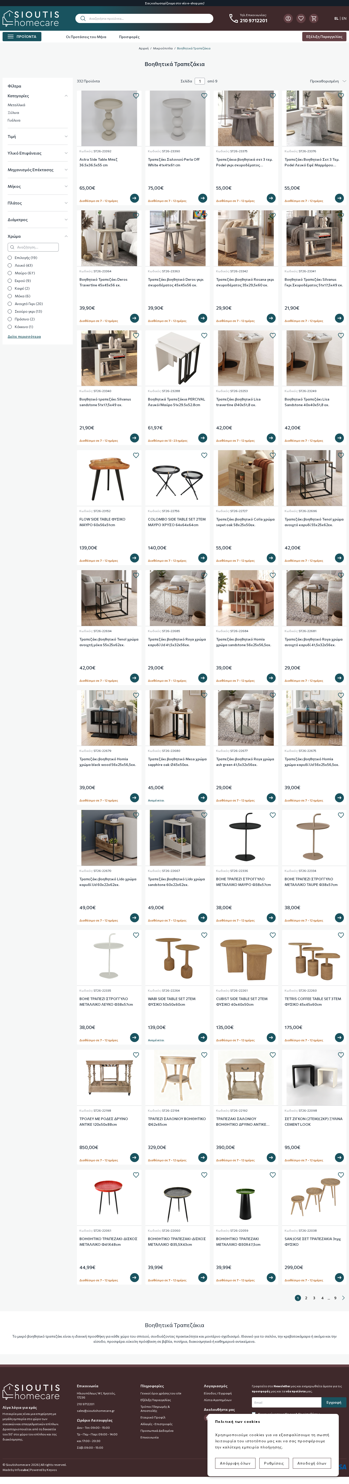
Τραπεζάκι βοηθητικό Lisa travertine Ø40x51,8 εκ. (238, 402)
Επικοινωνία (150, 1437)
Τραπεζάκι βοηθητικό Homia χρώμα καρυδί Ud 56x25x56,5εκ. (312, 762)
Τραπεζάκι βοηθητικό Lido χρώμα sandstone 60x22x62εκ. (176, 882)
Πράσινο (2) (25, 319)
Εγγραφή (334, 1402)
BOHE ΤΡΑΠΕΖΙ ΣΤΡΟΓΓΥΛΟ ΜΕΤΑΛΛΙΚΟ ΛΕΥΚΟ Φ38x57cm (106, 1001)
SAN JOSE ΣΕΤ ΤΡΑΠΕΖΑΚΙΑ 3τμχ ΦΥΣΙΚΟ (313, 1242)
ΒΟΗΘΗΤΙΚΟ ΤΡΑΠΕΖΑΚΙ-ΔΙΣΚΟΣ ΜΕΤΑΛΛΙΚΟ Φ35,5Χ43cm (177, 1242)
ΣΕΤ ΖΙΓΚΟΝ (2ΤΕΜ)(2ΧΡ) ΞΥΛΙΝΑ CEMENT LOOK (314, 1121)
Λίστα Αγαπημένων (217, 1400)
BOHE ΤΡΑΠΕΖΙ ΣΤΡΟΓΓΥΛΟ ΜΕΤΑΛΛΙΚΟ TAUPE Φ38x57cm (311, 882)
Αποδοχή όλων (312, 1463)
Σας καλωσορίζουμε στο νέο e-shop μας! (174, 3)
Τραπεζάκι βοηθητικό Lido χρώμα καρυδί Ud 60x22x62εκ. (107, 882)
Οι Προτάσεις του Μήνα (86, 37)
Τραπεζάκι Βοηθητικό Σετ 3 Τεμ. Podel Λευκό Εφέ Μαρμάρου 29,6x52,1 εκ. (312, 162)
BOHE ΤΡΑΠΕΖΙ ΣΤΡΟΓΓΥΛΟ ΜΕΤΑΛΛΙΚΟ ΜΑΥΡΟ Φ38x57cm (243, 882)
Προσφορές (129, 37)
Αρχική (144, 48)
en (344, 18)
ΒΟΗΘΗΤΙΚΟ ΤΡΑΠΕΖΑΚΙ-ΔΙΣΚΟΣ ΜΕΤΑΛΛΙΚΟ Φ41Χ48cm (108, 1242)
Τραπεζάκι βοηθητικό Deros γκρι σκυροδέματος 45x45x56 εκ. (175, 282)
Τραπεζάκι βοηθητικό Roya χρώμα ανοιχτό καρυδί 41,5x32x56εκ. (314, 642)
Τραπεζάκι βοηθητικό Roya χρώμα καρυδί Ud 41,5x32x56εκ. (177, 642)
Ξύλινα (13, 112)
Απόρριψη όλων (235, 1463)
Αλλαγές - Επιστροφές (156, 1424)
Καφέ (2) (22, 288)
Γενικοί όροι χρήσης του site (161, 1393)
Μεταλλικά (16, 105)
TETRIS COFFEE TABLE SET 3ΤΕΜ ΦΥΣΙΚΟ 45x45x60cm (313, 1001)
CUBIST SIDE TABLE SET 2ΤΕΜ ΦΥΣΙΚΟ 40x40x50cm (241, 1001)
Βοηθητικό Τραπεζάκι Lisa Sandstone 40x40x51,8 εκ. (307, 402)
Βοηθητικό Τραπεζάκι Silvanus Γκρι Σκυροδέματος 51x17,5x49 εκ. (314, 282)
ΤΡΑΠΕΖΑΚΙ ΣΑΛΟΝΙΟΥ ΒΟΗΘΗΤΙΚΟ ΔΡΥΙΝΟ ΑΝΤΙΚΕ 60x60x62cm (241, 1122)
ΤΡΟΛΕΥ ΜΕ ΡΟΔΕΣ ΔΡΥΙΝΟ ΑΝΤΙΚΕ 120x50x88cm (103, 1121)
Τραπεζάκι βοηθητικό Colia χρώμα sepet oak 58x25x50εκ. (245, 522)
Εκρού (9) (23, 280)
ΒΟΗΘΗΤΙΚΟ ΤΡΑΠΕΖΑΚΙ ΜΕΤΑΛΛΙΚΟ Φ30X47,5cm (238, 1242)
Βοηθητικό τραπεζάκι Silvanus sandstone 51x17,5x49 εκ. (105, 402)
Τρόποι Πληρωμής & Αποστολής (155, 1408)
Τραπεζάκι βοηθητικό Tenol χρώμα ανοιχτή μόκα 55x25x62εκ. (108, 642)
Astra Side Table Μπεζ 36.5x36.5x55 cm (98, 162)
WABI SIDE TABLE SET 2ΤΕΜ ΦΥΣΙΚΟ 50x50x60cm (171, 1001)
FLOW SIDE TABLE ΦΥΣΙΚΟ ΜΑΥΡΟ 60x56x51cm (102, 522)
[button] (144, 18)
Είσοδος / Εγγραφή (218, 1393)
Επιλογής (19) (26, 257)
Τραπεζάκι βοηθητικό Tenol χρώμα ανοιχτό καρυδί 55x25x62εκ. (314, 522)
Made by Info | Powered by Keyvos (30, 1469)
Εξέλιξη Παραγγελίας (324, 36)
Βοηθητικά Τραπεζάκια (194, 48)
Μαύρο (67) (25, 273)
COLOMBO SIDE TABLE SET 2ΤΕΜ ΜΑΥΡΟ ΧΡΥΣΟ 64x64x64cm (177, 522)
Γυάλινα (14, 120)
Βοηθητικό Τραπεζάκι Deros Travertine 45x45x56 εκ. (103, 282)
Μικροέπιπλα (163, 48)
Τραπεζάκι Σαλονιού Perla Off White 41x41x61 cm (174, 162)
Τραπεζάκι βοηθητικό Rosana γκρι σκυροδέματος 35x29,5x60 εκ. (245, 282)
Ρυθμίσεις (274, 1463)
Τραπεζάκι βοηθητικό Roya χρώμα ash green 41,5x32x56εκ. (245, 762)
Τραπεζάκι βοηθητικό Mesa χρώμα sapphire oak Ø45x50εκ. (177, 762)
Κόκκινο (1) (24, 326)
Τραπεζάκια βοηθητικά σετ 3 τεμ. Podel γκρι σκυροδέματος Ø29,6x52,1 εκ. (244, 162)
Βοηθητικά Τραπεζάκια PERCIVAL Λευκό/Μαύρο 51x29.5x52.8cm (176, 402)
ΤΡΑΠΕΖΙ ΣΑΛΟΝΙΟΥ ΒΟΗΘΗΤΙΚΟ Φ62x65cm (177, 1121)
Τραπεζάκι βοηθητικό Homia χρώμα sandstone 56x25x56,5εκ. (243, 642)
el (336, 18)
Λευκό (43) (24, 265)
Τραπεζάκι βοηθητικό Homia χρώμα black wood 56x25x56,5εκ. (107, 762)
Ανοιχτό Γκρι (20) (29, 303)
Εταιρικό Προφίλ (153, 1417)
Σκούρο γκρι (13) (28, 311)
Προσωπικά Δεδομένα (157, 1430)
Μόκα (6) (22, 296)
